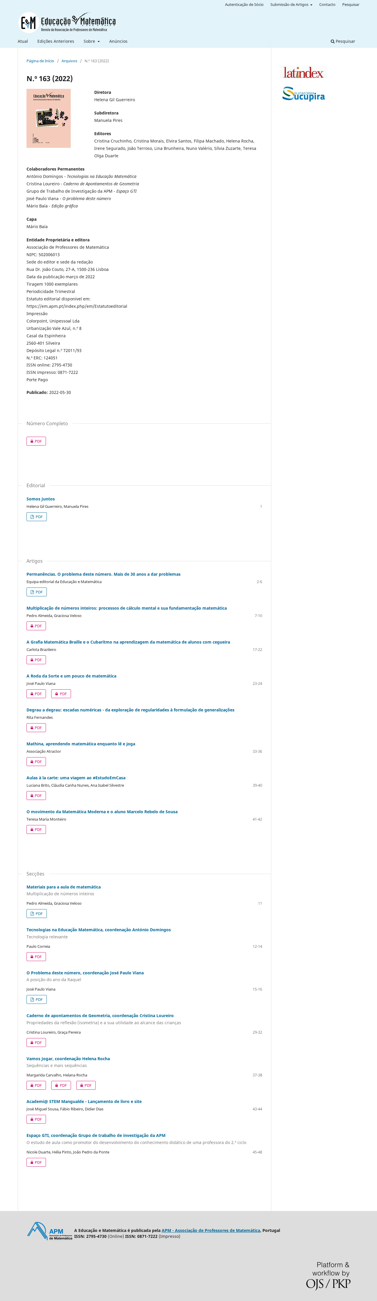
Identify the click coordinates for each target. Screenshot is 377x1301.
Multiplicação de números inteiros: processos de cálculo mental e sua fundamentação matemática (127, 608)
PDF (34, 441)
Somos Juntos (41, 499)
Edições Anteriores (55, 41)
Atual (23, 41)
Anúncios (118, 41)
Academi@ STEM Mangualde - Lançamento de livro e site (84, 1101)
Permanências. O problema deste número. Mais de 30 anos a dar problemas (104, 574)
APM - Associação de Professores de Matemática (211, 1230)
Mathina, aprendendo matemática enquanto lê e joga (81, 744)
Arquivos (69, 60)
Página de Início (40, 60)
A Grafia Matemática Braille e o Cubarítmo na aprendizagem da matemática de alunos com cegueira (128, 642)
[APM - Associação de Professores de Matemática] (50, 1240)
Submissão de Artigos (289, 4)
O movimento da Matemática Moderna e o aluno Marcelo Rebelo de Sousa (102, 811)
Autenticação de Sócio (244, 4)
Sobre (90, 41)
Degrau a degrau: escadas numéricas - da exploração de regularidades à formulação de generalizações (130, 710)
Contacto (327, 4)
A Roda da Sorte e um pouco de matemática (71, 676)
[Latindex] (303, 76)
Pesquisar (345, 41)
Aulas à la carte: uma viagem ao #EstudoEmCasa (76, 777)
